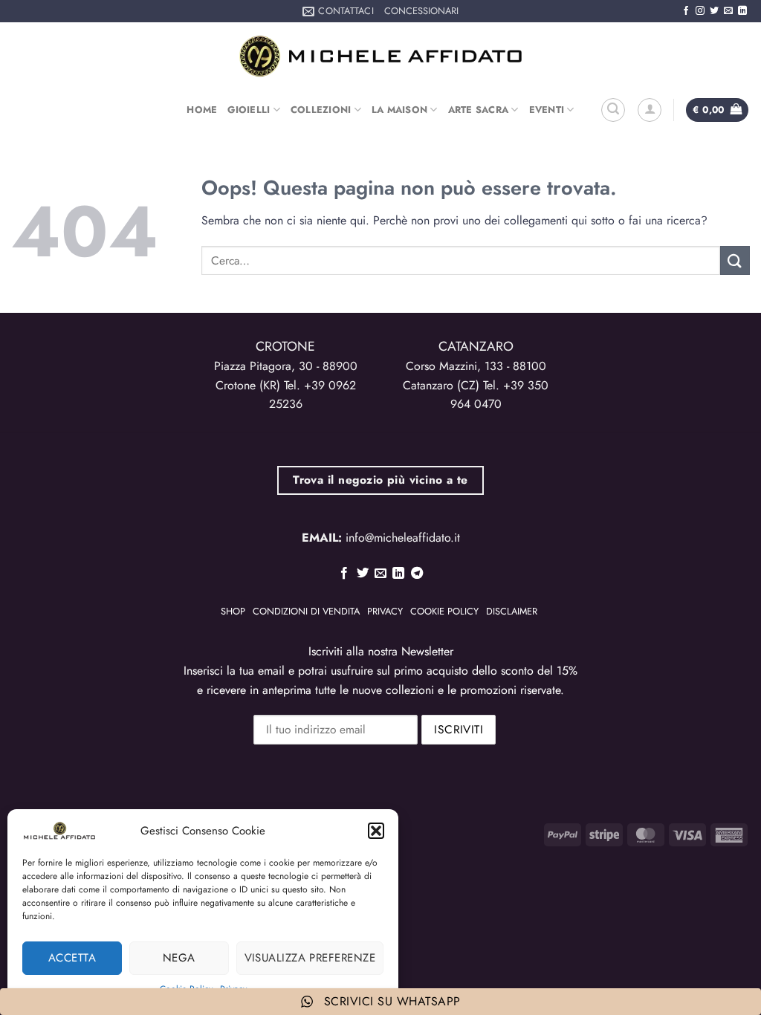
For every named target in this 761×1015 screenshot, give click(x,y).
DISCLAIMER (511, 611)
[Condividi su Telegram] (417, 573)
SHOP (233, 611)
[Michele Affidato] (380, 56)
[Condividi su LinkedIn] (398, 573)
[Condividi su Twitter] (362, 573)
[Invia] (735, 260)
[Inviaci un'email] (728, 11)
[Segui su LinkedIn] (742, 11)
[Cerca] (613, 110)
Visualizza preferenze (310, 958)
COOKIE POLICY (444, 611)
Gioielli (248, 110)
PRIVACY (385, 611)
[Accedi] (649, 110)
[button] (376, 830)
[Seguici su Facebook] (685, 11)
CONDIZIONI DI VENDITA (306, 611)
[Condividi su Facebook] (344, 573)
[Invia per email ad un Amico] (380, 573)
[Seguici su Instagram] (700, 11)
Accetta (72, 958)
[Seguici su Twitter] (714, 11)
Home (202, 110)
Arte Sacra (478, 110)
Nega (179, 958)
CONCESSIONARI (421, 11)
